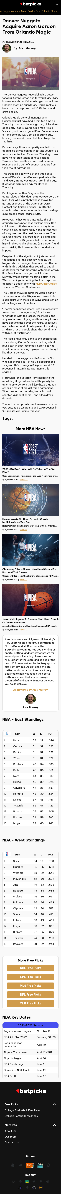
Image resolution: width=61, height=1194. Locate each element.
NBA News (29, 42)
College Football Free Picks (21, 1115)
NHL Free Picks (30, 968)
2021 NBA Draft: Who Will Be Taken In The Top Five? (28, 471)
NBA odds (50, 283)
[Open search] (57, 3)
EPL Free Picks (30, 977)
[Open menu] (3, 4)
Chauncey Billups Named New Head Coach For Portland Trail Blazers (29, 571)
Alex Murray (27, 48)
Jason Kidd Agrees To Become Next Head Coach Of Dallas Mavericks (30, 621)
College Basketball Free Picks (23, 1110)
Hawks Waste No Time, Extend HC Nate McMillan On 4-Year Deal (25, 521)
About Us (10, 1131)
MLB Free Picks (30, 1003)
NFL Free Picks (30, 994)
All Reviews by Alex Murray (30, 689)
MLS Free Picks (30, 985)
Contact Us (12, 1142)
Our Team (10, 1136)
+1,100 (39, 283)
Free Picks (11, 1104)
